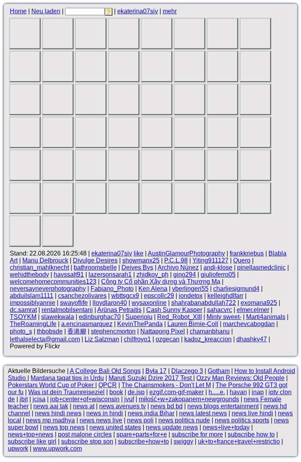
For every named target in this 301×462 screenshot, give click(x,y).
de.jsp (136, 392)
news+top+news (30, 434)
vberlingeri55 (190, 288)
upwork (18, 448)
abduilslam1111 (31, 295)
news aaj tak (50, 406)
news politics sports (242, 420)
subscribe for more (197, 434)
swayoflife (74, 302)
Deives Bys (137, 267)
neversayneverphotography (48, 288)
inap (258, 392)
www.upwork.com (57, 448)
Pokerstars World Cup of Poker (51, 385)
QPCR (107, 385)
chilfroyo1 (137, 339)
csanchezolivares (82, 295)
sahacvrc (219, 309)
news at (83, 406)
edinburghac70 (100, 316)
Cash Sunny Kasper (174, 309)
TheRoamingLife (33, 324)
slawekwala (57, 316)
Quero (241, 260)
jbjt (24, 399)
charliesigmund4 (236, 288)
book (116, 392)
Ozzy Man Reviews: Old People (240, 378)
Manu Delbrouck (45, 260)
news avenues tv (122, 406)
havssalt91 (69, 274)
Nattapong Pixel (162, 331)
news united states (115, 427)
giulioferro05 (218, 274)
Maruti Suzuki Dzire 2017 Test (151, 378)
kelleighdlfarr (225, 295)
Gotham (219, 371)
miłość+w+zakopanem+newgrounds (189, 399)
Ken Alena (152, 288)
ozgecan (168, 339)
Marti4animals (265, 316)
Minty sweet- (224, 316)
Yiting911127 (210, 260)
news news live (101, 420)
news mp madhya (50, 420)
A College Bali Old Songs (105, 371)
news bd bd (166, 406)
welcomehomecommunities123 (53, 281)
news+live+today (226, 427)
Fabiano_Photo (112, 288)
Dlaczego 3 (187, 371)
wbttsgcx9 (125, 295)
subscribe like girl (32, 441)
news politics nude (184, 420)
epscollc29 (159, 295)
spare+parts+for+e (141, 434)
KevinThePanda (140, 324)
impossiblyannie (32, 302)
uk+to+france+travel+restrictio (239, 441)
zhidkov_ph (152, 274)
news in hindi (104, 413)
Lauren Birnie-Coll (192, 324)
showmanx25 (141, 260)
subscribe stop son (87, 441)
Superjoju (138, 316)
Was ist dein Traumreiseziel (66, 392)
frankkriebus (247, 253)
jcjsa (39, 399)
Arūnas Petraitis (119, 309)
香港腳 (76, 331)
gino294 (184, 274)
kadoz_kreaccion (208, 339)
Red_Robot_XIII (179, 316)
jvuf (129, 399)
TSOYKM (23, 316)
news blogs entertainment (223, 406)
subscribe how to (251, 434)
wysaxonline (149, 302)
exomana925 (259, 302)
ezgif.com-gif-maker (176, 392)
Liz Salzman (102, 339)
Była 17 (156, 371)
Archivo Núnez (178, 267)
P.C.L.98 (176, 260)
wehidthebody (29, 274)
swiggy (183, 441)
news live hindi (252, 413)
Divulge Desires (95, 260)
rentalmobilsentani (67, 309)
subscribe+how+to (143, 441)
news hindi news (58, 413)
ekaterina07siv (137, 11)
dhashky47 (251, 339)
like (138, 253)
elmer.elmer (253, 309)
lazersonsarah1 (110, 274)
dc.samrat (23, 309)
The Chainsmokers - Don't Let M (166, 385)
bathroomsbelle (95, 267)
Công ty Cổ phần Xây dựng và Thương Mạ (160, 281)
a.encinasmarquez (86, 324)
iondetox (191, 295)
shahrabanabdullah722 (203, 302)
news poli (140, 420)
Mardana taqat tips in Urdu (67, 378)
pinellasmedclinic (261, 267)
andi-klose (217, 267)
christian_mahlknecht (39, 267)
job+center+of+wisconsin (85, 399)
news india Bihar (151, 413)
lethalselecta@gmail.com (45, 339)
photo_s (21, 331)
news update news (172, 427)
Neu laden (45, 11)
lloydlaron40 (109, 302)
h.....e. (217, 392)
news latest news (203, 413)
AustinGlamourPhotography (186, 253)
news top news (64, 427)
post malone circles (85, 434)
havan (238, 392)
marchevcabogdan (249, 324)
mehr (170, 11)
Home (18, 11)
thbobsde (50, 331)
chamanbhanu (210, 331)
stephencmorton (113, 331)
